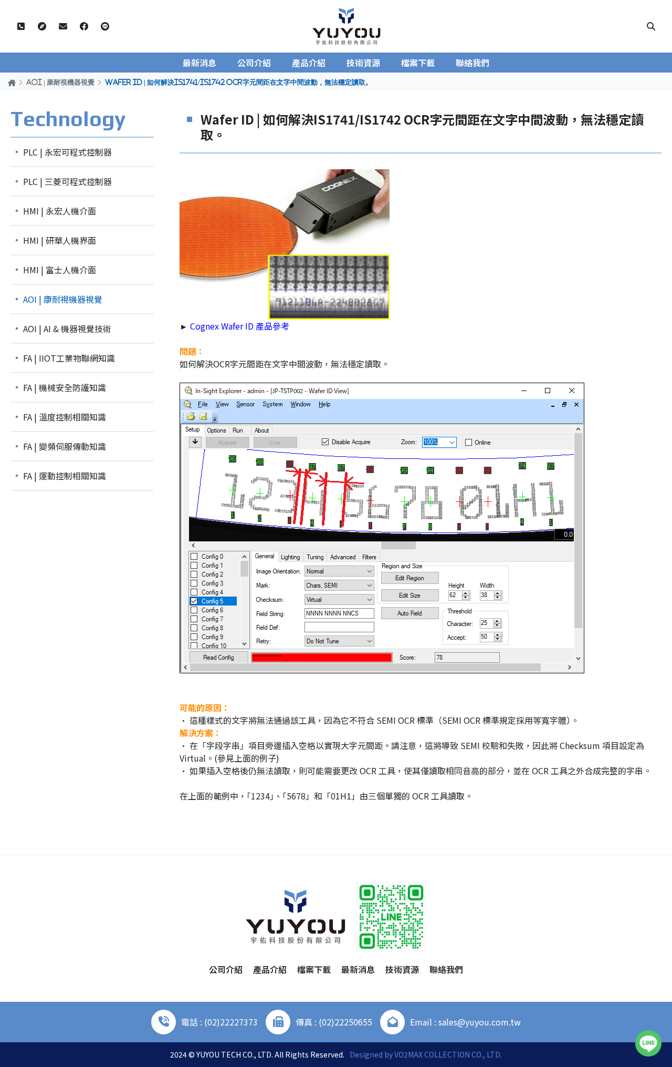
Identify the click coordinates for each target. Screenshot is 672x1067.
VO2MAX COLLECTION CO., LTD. (448, 1054)
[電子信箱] (63, 26)
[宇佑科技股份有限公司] (346, 26)
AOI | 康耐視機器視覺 (60, 82)
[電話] (21, 26)
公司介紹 (254, 62)
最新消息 (199, 62)
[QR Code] (391, 916)
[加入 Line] (648, 1043)
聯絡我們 (472, 62)
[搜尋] (651, 26)
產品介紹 (309, 62)
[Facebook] (84, 26)
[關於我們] (42, 26)
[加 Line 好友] (105, 26)
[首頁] (11, 82)
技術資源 (363, 62)
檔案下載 (418, 62)
